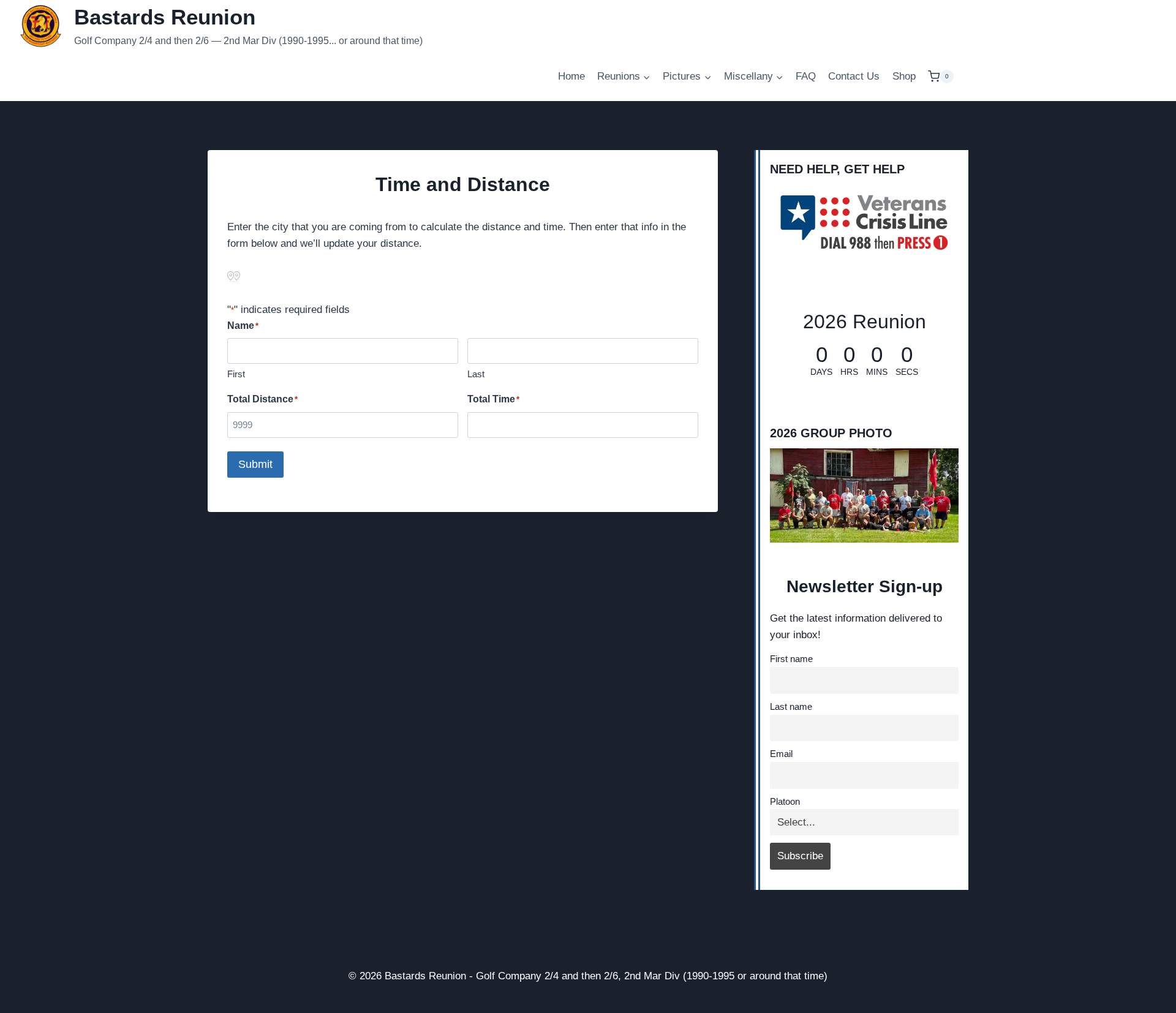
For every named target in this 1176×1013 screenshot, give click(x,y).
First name (791, 658)
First (236, 374)
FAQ (806, 76)
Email (781, 753)
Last (475, 374)
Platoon (785, 801)
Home (571, 76)
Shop (904, 76)
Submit (255, 464)
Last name (791, 706)
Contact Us (854, 76)
